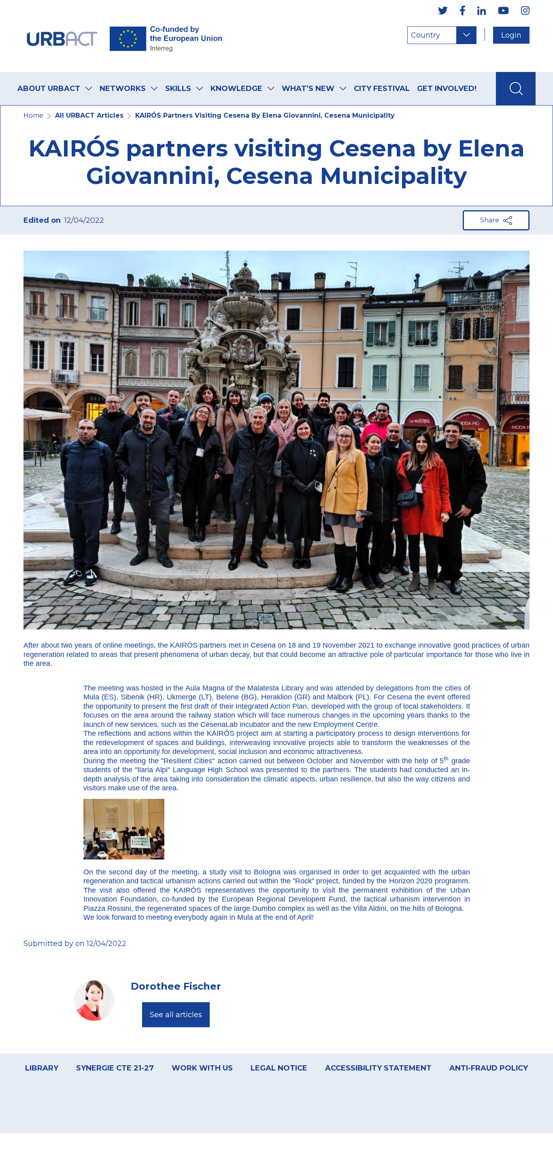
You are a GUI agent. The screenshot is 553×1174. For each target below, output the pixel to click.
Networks (123, 88)
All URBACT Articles (89, 115)
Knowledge (236, 88)
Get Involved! (446, 88)
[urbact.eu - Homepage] (124, 36)
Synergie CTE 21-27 (115, 1068)
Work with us (202, 1068)
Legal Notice (279, 1068)
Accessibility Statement (378, 1068)
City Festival (382, 88)
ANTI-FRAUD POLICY (488, 1068)
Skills (178, 88)
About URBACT (48, 88)
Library (41, 1068)
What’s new (308, 88)
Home (33, 115)
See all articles (176, 1014)
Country (425, 35)
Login (511, 35)
